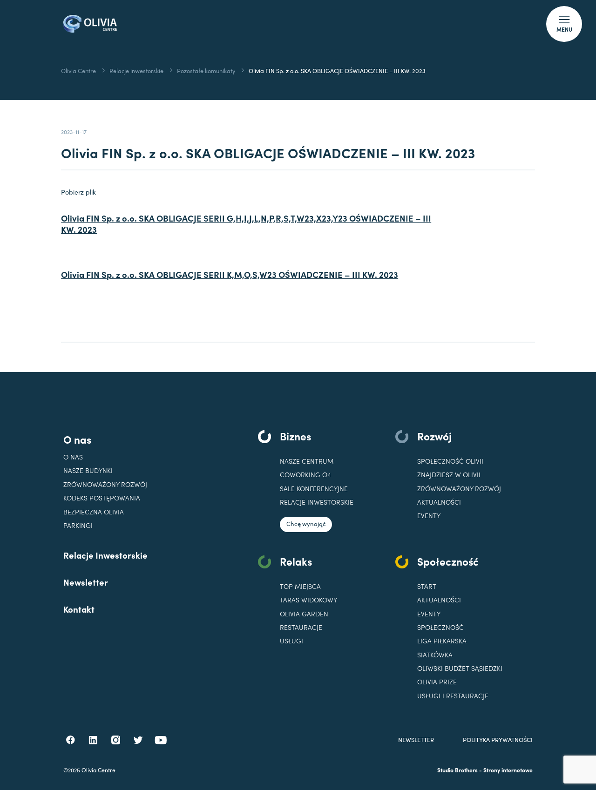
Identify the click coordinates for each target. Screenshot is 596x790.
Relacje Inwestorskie (105, 555)
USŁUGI (291, 640)
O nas (77, 439)
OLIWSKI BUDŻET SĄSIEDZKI (459, 668)
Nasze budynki (88, 470)
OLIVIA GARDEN (304, 613)
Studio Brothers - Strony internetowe (485, 770)
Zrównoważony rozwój (105, 484)
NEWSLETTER (416, 740)
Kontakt (79, 609)
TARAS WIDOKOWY (308, 599)
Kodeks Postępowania (101, 497)
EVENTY (428, 515)
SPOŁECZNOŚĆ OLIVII (450, 461)
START (426, 586)
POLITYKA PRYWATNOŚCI (498, 740)
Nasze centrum (306, 461)
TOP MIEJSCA (300, 586)
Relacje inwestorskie (316, 502)
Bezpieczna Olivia (93, 511)
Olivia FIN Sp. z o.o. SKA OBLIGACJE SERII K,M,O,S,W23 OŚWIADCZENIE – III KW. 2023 (229, 274)
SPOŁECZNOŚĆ (440, 627)
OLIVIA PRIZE (437, 681)
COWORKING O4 (305, 474)
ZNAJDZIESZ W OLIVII (449, 474)
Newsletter (85, 582)
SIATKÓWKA (435, 654)
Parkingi (78, 525)
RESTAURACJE (301, 627)
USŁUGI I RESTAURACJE (452, 695)
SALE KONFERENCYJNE (314, 488)
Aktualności (439, 502)
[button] (564, 24)
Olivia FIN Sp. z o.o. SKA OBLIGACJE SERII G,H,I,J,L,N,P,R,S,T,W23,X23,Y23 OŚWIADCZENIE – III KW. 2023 (246, 224)
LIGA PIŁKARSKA (442, 640)
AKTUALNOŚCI (439, 599)
